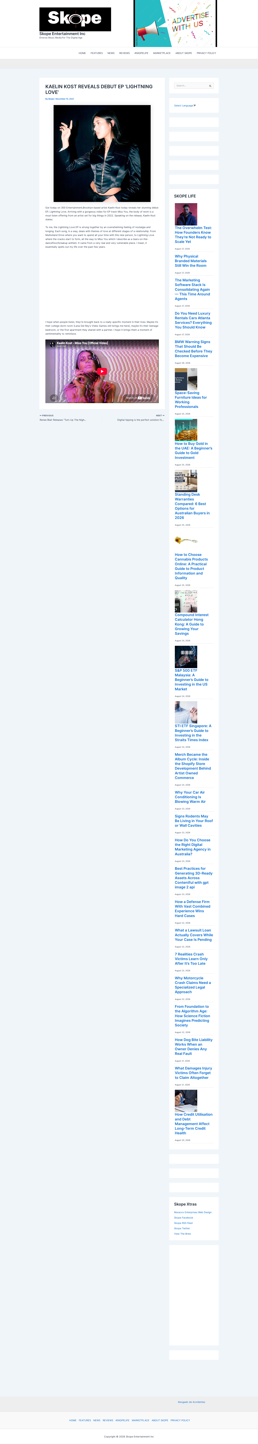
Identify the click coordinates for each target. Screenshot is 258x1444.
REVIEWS (108, 1420)
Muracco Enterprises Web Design (193, 1213)
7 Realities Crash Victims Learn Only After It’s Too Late (191, 959)
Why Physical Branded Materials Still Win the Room (191, 261)
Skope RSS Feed (183, 1223)
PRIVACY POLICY (180, 1420)
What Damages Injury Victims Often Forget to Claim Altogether (193, 1073)
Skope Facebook (183, 1218)
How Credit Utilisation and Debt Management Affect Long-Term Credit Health (194, 1124)
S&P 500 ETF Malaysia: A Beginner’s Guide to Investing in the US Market (191, 680)
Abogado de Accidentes (191, 1401)
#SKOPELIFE (122, 1420)
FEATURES (85, 1420)
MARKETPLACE (140, 1420)
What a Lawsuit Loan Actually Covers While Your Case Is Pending (194, 935)
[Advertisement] (196, 1295)
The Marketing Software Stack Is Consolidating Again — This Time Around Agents (192, 290)
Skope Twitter (182, 1229)
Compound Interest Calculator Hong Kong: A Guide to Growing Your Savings (192, 624)
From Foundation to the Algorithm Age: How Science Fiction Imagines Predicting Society (192, 1016)
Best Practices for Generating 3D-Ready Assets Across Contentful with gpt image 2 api (194, 878)
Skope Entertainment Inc (62, 34)
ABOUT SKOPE (160, 1420)
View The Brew (182, 1234)
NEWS (96, 1420)
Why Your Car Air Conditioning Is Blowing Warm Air (190, 797)
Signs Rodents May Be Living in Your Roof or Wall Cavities (194, 821)
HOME (72, 1420)
